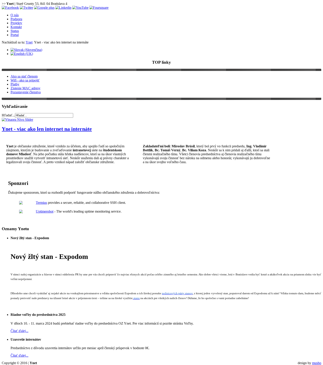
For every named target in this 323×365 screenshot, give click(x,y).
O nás (15, 15)
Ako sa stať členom (24, 76)
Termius (41, 202)
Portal (15, 35)
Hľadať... (8, 115)
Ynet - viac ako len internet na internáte (47, 129)
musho (316, 363)
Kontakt (16, 27)
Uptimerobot (44, 211)
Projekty (16, 23)
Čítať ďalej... (19, 331)
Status (15, 31)
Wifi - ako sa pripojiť (25, 80)
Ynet (29, 42)
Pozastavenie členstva (26, 92)
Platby (15, 84)
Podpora (16, 19)
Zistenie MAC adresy (25, 88)
